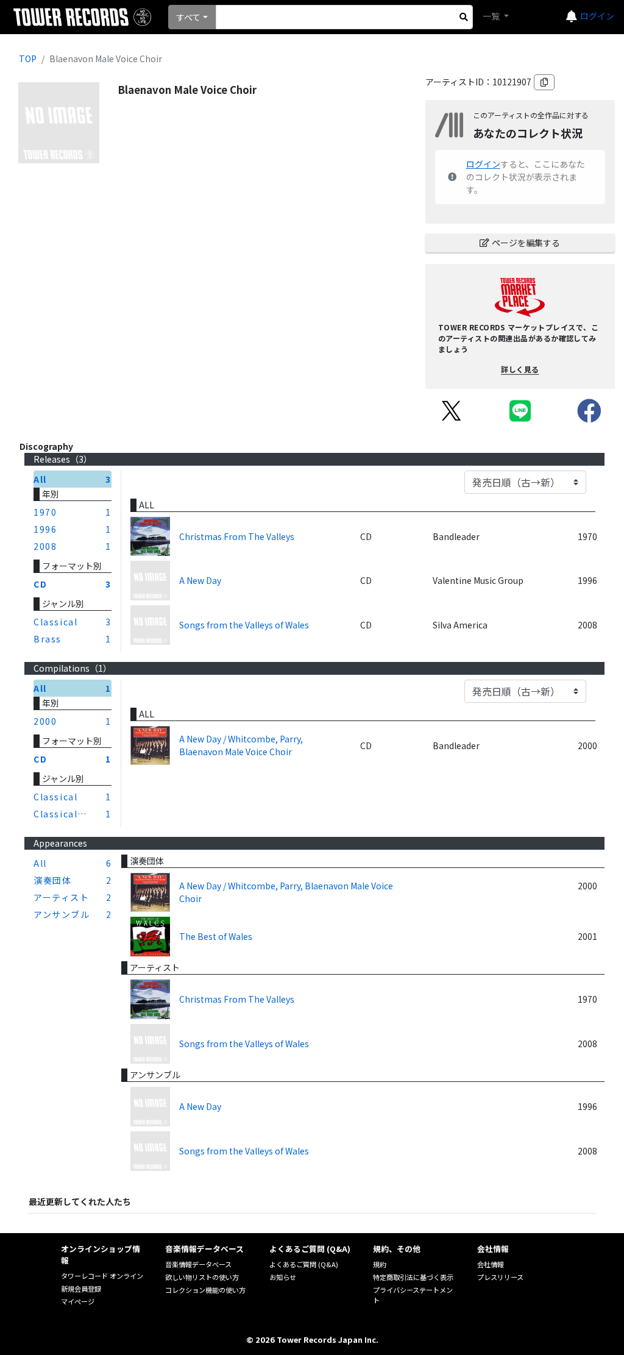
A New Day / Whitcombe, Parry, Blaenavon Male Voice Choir (241, 745)
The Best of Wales (215, 936)
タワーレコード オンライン (102, 1276)
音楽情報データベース (198, 1264)
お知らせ (282, 1277)
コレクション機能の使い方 (205, 1290)
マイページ (77, 1301)
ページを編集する (526, 243)
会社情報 (490, 1264)
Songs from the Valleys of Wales (244, 625)
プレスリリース (500, 1277)
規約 (379, 1264)
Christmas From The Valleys (236, 536)
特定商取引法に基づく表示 (413, 1277)
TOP (28, 58)
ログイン (597, 16)
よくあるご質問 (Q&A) (303, 1264)
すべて (188, 17)
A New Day (200, 580)
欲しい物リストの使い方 (202, 1277)
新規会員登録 (81, 1288)
